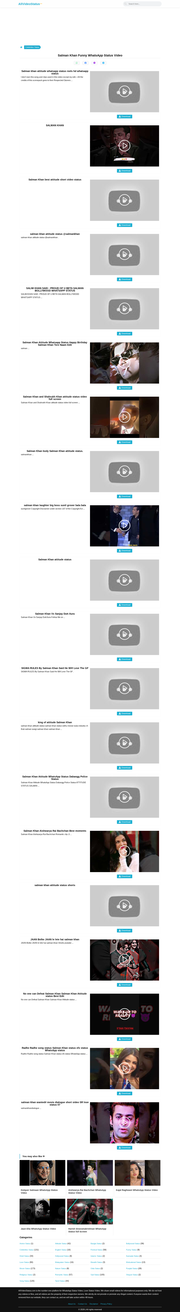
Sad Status (95, 1275)
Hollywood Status (62, 1256)
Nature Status (60, 1268)
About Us (72, 1304)
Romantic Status (61, 1275)
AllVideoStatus (30, 4)
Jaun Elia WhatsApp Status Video (39, 1229)
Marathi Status (96, 1262)
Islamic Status (96, 1256)
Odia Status (95, 1268)
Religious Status (26, 1275)
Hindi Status (24, 1256)
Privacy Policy (106, 1304)
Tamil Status (60, 1281)
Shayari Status (132, 1275)
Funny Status (131, 1250)
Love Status (24, 1262)
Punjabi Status (132, 1268)
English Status (61, 1250)
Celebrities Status (32, 47)
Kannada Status (132, 1256)
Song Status (24, 1281)
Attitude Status (61, 1243)
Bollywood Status (133, 1243)
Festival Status (96, 1250)
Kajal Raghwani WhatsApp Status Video (137, 1190)
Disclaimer (94, 1304)
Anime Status (25, 1243)
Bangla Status (96, 1243)
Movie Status (25, 1268)
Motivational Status (133, 1262)
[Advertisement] (90, 26)
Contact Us (82, 1304)
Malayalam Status (62, 1262)
